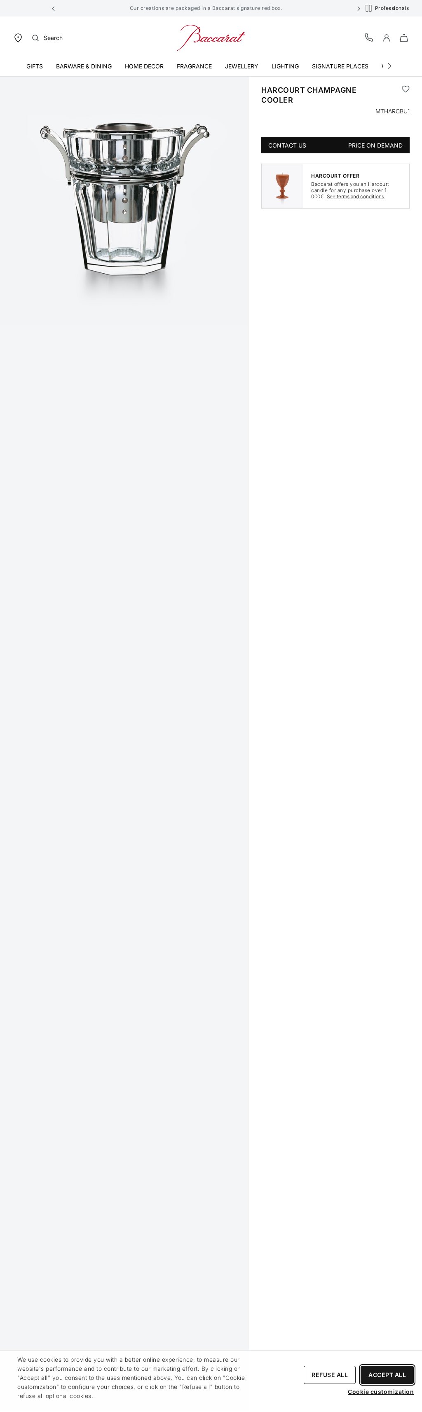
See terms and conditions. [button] (356, 196)
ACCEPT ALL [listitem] (387, 1374)
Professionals (392, 8)
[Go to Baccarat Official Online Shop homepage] (211, 37)
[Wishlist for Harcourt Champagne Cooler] (406, 95)
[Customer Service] (369, 37)
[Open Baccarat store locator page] (18, 37)
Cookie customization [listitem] (381, 1391)
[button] (54, 8)
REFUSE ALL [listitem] (330, 1374)
